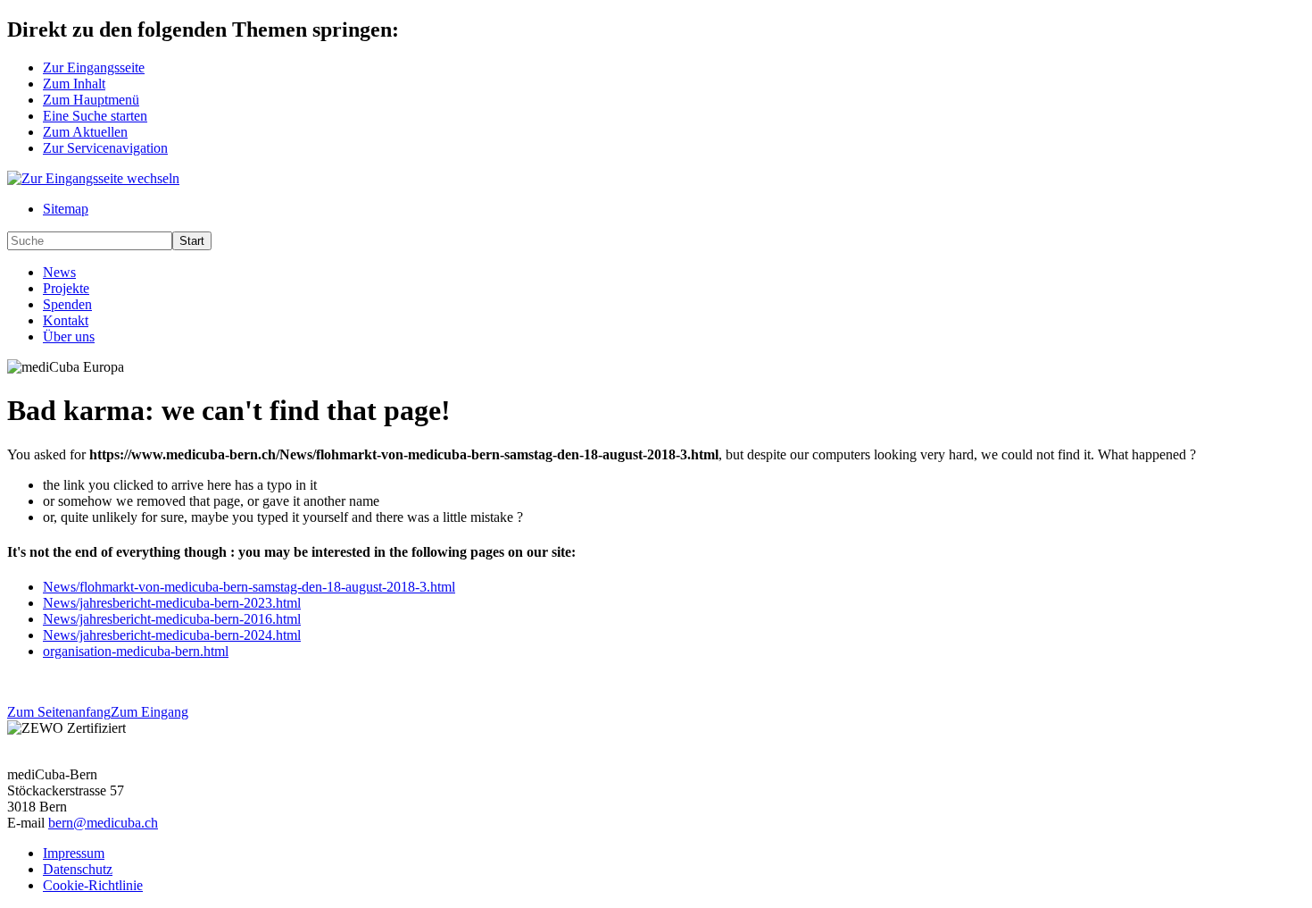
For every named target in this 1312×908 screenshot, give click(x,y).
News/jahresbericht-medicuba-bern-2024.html (172, 635)
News (59, 272)
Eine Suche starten (95, 115)
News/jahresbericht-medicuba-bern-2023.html (172, 602)
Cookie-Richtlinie (93, 885)
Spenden (67, 304)
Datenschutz (77, 869)
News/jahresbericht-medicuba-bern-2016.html (172, 618)
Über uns (69, 336)
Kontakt (65, 320)
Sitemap (65, 208)
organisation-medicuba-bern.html (135, 651)
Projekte (66, 288)
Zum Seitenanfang (59, 711)
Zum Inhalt (74, 83)
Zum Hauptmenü (91, 99)
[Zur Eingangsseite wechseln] (93, 178)
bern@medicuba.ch (103, 822)
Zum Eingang (149, 711)
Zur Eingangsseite (94, 67)
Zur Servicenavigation (105, 148)
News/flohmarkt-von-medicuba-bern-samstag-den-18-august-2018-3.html (249, 586)
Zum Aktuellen (85, 131)
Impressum (73, 853)
